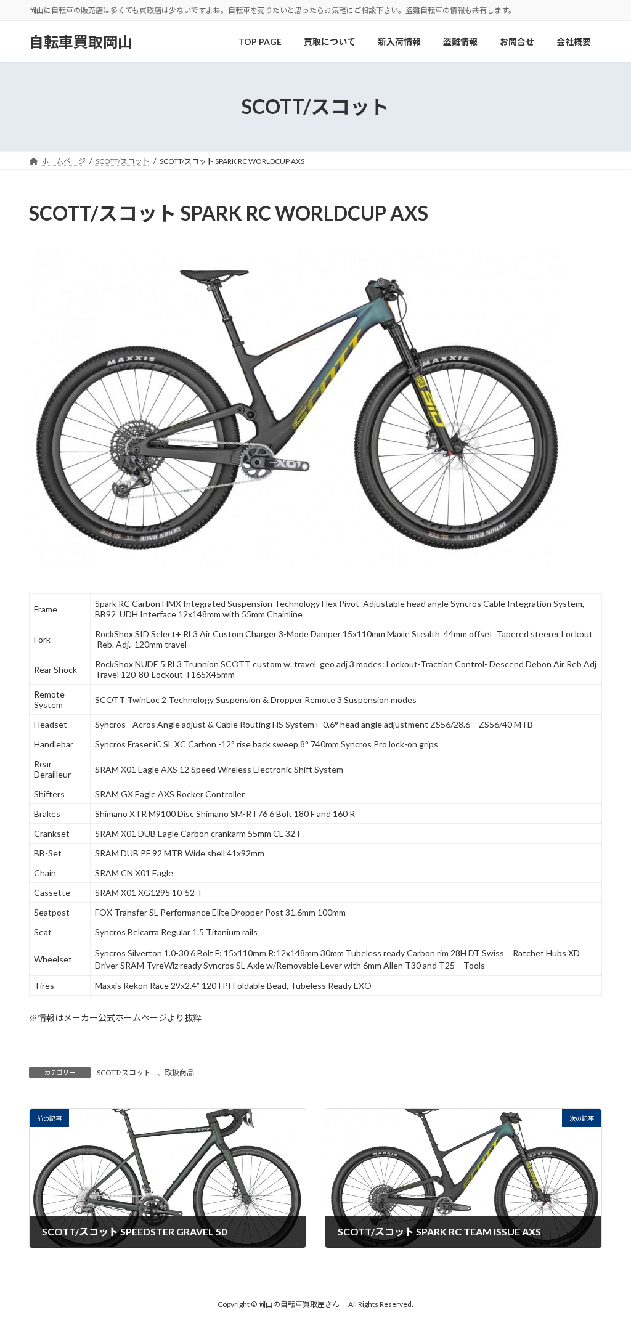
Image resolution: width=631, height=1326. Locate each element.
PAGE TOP (604, 1274)
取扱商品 (179, 1072)
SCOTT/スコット (124, 1072)
